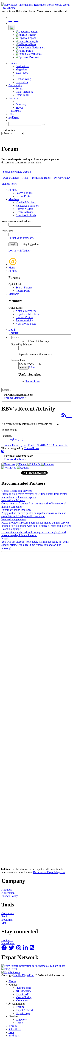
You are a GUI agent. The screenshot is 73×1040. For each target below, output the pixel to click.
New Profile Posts (26, 215)
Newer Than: (18, 360)
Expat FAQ (22, 72)
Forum (19, 88)
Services (13, 98)
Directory (21, 104)
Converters (22, 82)
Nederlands (38, 47)
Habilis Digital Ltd (23, 975)
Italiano (31, 44)
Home (12, 981)
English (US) (16, 439)
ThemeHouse (31, 448)
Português (35, 53)
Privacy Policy (62, 177)
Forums (13, 189)
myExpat (14, 117)
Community (15, 85)
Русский (34, 57)
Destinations (22, 66)
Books (5, 916)
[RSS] (66, 415)
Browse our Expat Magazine (49, 872)
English (31, 34)
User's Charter (11, 177)
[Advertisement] (36, 710)
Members (14, 199)
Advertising (8, 892)
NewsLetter (8, 943)
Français (33, 41)
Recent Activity (24, 211)
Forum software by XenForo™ (34, 445)
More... (33, 367)
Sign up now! (9, 183)
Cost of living (23, 78)
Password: (7, 230)
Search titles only (39, 341)
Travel (19, 107)
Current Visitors (24, 208)
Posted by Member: (22, 344)
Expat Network (24, 91)
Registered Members (27, 205)
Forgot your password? (21, 237)
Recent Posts (23, 196)
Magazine (21, 69)
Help (25, 177)
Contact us (7, 940)
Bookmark (7, 919)
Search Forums (24, 192)
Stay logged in (30, 244)
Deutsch (33, 31)
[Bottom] (2, 451)
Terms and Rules (41, 177)
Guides (12, 63)
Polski (29, 50)
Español (32, 37)
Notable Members (26, 202)
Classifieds (15, 110)
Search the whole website (17, 171)
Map (4, 922)
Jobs (11, 113)
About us (6, 889)
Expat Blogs (22, 94)
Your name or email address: (17, 221)
